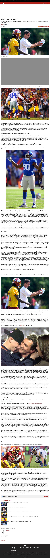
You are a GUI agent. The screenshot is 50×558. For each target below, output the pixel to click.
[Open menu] (1, 3)
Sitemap (21, 548)
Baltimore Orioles (37, 312)
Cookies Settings (13, 550)
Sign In (48, 3)
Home (2, 540)
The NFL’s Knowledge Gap (7, 400)
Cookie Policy (22, 547)
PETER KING (8, 530)
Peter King (2, 24)
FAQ (33, 548)
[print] (7, 536)
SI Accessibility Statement (15, 548)
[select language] (45, 3)
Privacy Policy (13, 547)
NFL (4, 540)
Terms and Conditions (36, 547)
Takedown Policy (28, 547)
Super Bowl (22, 325)
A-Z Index (27, 548)
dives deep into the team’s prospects (35, 403)
